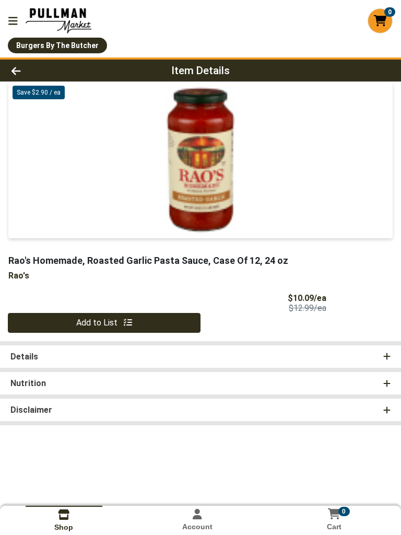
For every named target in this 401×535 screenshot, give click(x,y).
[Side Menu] (13, 20)
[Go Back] (56, 70)
